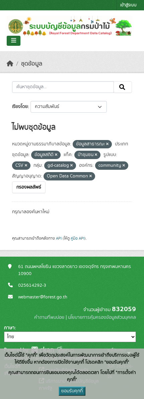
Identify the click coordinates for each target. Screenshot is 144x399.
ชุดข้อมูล (31, 63)
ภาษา (9, 327)
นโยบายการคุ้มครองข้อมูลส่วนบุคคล (102, 317)
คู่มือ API (77, 238)
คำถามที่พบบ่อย (49, 317)
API (59, 238)
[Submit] (123, 87)
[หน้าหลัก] (10, 63)
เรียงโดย (20, 106)
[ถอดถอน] (107, 144)
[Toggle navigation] (13, 41)
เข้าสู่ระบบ (128, 5)
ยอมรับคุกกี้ (72, 391)
